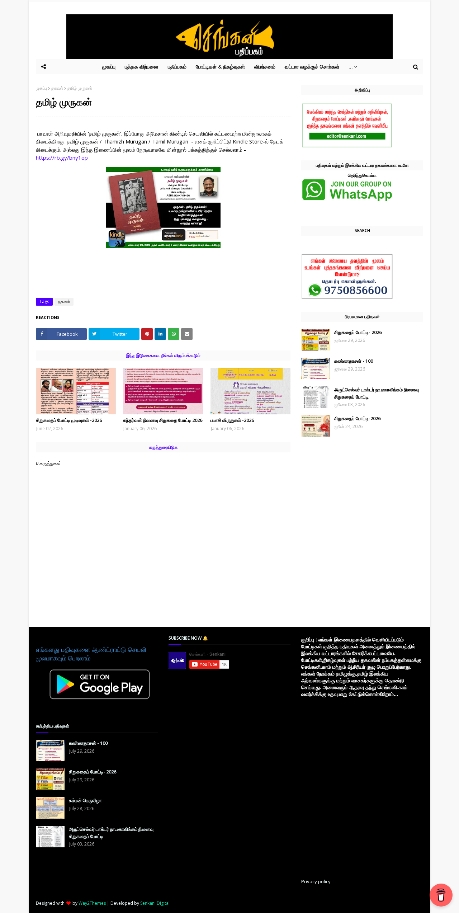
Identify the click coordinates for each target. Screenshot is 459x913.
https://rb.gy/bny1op (62, 157)
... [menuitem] (351, 66)
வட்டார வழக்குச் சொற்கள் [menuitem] (312, 66)
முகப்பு (41, 88)
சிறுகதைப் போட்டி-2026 (357, 418)
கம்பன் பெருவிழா (85, 800)
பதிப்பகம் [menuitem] (177, 66)
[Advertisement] (222, 769)
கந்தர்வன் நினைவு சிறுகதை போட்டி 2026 (162, 420)
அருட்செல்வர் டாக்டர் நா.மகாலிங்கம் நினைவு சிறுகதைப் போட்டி (376, 393)
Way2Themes (92, 903)
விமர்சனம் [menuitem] (264, 66)
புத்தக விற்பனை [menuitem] (141, 66)
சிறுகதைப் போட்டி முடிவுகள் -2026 (69, 420)
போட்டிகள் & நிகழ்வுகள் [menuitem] (220, 66)
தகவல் (57, 88)
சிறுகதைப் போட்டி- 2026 (358, 332)
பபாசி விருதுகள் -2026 (232, 420)
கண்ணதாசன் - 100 (353, 361)
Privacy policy (316, 881)
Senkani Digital (155, 903)
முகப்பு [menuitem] (108, 66)
